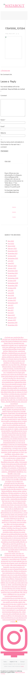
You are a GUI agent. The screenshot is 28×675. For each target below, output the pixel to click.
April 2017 (11, 313)
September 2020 (13, 278)
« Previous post (5, 70)
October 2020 (12, 275)
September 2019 (13, 283)
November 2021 (12, 253)
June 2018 (11, 293)
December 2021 (12, 251)
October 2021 (12, 256)
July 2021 (10, 261)
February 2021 (12, 266)
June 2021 (11, 263)
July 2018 (10, 290)
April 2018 (11, 295)
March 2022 (11, 246)
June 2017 (11, 308)
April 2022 (11, 243)
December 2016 (12, 322)
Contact (22, 661)
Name (3, 120)
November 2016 (12, 325)
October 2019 (12, 280)
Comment (4, 95)
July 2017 (10, 305)
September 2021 (13, 258)
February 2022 (12, 248)
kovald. (22, 666)
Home (5, 661)
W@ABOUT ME (13, 661)
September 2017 (13, 303)
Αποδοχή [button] (3, 673)
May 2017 (10, 310)
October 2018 (12, 288)
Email (3, 126)
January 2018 (12, 298)
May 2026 (11, 241)
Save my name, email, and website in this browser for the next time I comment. (12, 144)
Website (3, 133)
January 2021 (12, 268)
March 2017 (11, 315)
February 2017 (12, 317)
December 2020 (13, 271)
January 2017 (12, 320)
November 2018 (12, 285)
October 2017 (12, 300)
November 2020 (13, 273)
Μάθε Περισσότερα (20, 672)
